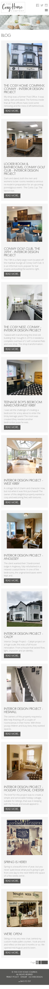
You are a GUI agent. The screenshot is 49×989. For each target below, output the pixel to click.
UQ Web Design (36, 977)
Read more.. (12, 111)
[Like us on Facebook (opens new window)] (37, 5)
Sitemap (23, 977)
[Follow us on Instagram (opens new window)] (46, 5)
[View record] (24, 61)
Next (44, 962)
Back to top (25, 981)
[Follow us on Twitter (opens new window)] (41, 5)
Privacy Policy (12, 977)
